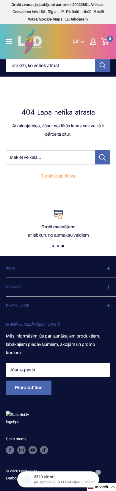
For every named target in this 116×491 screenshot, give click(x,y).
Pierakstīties (29, 387)
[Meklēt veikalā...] (102, 157)
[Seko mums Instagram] (21, 450)
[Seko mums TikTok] (44, 450)
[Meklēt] (102, 65)
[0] (105, 41)
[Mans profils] (93, 41)
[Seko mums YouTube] (33, 450)
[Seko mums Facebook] (10, 450)
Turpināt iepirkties (58, 176)
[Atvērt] (9, 41)
